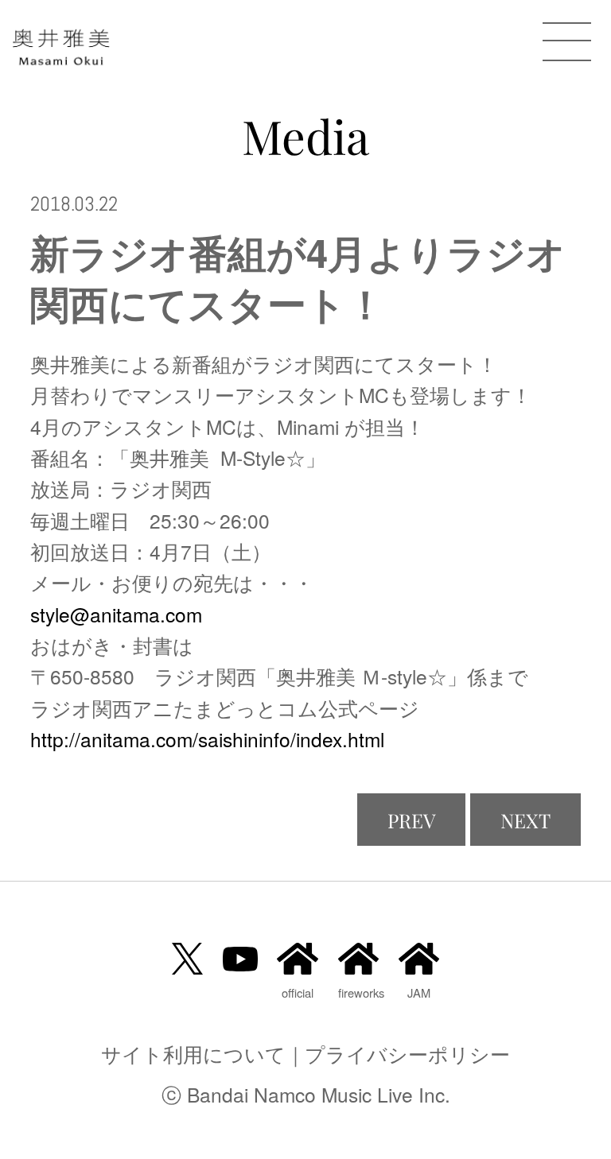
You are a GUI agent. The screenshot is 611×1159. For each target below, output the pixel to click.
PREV (411, 820)
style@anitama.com (116, 614)
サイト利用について (193, 1054)
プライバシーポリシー (407, 1054)
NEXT (525, 820)
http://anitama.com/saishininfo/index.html (207, 739)
